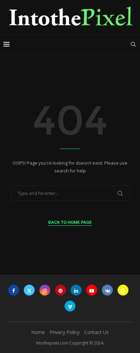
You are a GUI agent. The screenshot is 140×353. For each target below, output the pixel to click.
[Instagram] (44, 290)
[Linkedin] (76, 290)
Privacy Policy (65, 332)
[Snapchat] (123, 290)
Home (38, 332)
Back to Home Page (70, 222)
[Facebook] (13, 290)
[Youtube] (91, 290)
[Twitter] (29, 290)
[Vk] (107, 290)
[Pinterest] (60, 290)
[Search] (133, 44)
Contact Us (96, 332)
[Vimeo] (70, 306)
